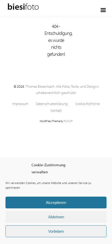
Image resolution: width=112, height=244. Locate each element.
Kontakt (56, 111)
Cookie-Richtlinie (87, 104)
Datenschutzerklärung (52, 104)
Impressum (20, 104)
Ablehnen (56, 217)
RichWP (68, 121)
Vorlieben (56, 231)
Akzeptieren (56, 202)
